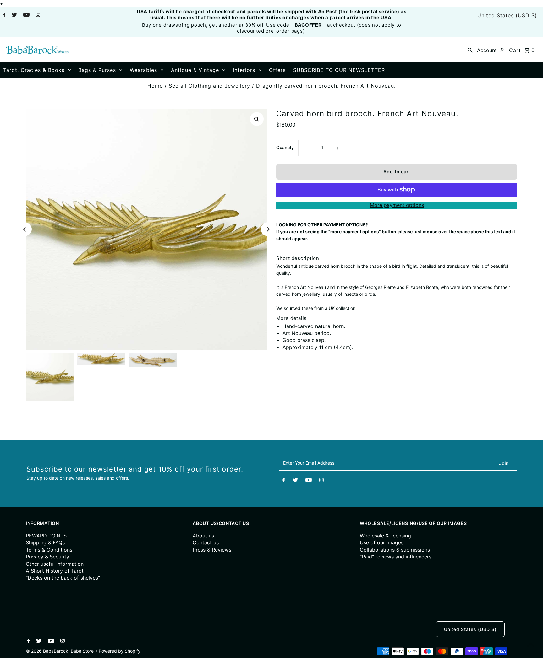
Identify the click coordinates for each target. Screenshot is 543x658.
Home (155, 86)
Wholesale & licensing (385, 535)
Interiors (244, 70)
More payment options (397, 205)
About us (203, 535)
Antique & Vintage (195, 70)
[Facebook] (4, 15)
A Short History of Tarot (55, 571)
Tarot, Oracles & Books (33, 70)
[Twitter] (13, 15)
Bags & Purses (97, 70)
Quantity (285, 147)
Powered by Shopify (119, 651)
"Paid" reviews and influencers (395, 556)
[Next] (268, 229)
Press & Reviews (212, 550)
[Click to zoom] (257, 119)
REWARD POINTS (46, 535)
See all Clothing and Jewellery (209, 86)
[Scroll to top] (530, 645)
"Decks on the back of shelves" (63, 577)
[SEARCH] (470, 49)
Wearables (143, 70)
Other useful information (55, 564)
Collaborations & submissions (395, 550)
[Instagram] (37, 15)
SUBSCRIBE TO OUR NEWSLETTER (339, 70)
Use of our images (381, 542)
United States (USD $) (507, 15)
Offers (277, 70)
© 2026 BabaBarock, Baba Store (60, 651)
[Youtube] (26, 15)
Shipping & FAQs (45, 542)
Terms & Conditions (49, 550)
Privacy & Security (47, 556)
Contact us (206, 542)
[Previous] (25, 229)
